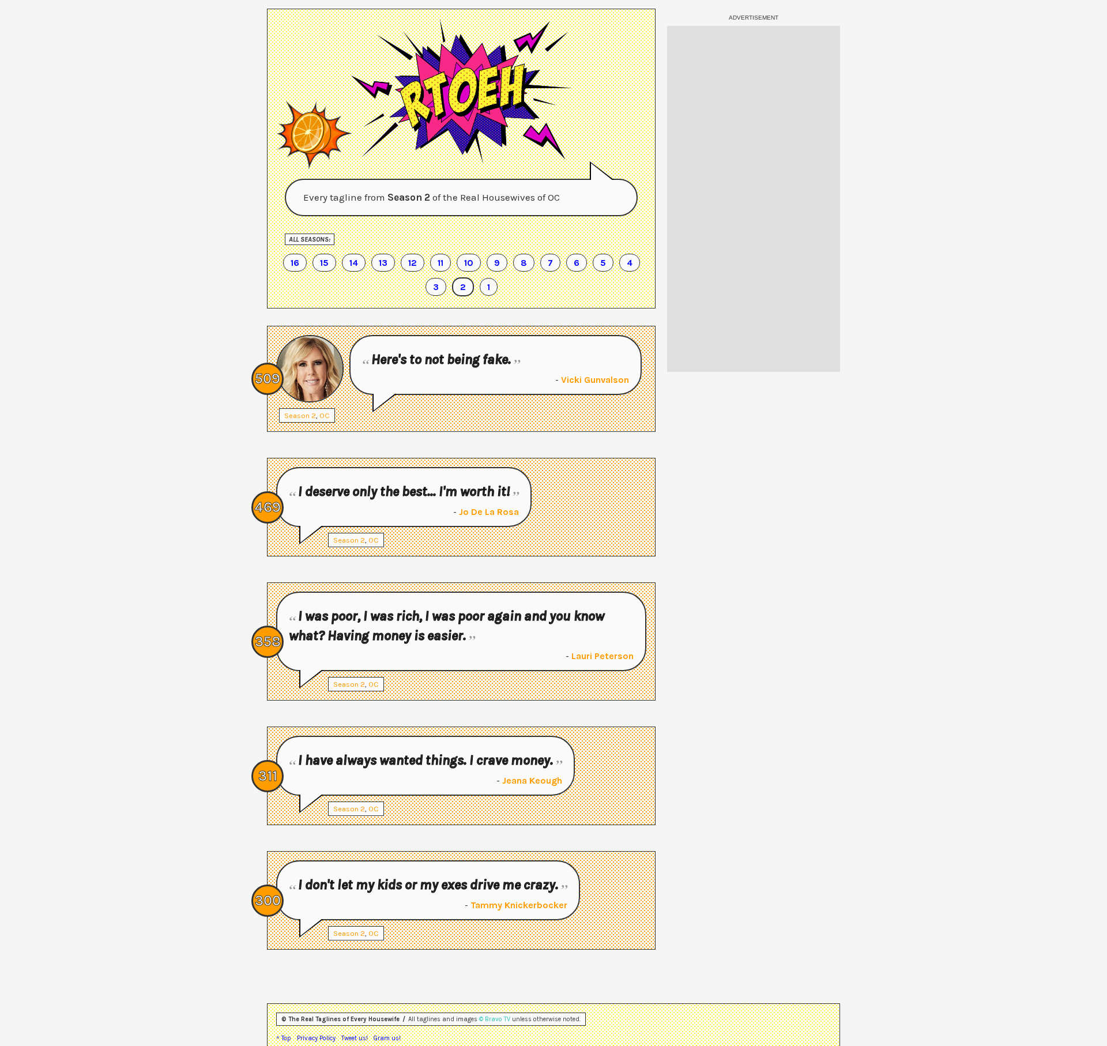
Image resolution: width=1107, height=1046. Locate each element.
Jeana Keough (532, 780)
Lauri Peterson (602, 655)
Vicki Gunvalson (595, 379)
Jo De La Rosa (489, 511)
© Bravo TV (494, 1019)
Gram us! (387, 1038)
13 (383, 262)
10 (468, 262)
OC (324, 415)
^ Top (283, 1038)
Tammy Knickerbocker (518, 905)
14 (353, 262)
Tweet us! (354, 1038)
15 (324, 262)
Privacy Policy (316, 1038)
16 (295, 262)
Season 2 (300, 415)
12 (412, 262)
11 (440, 262)
